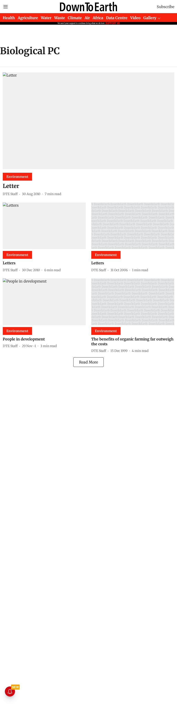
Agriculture (28, 17)
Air (87, 17)
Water (46, 17)
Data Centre (116, 17)
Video (135, 17)
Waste (59, 17)
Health (9, 17)
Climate (75, 17)
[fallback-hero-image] (88, 120)
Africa (98, 17)
